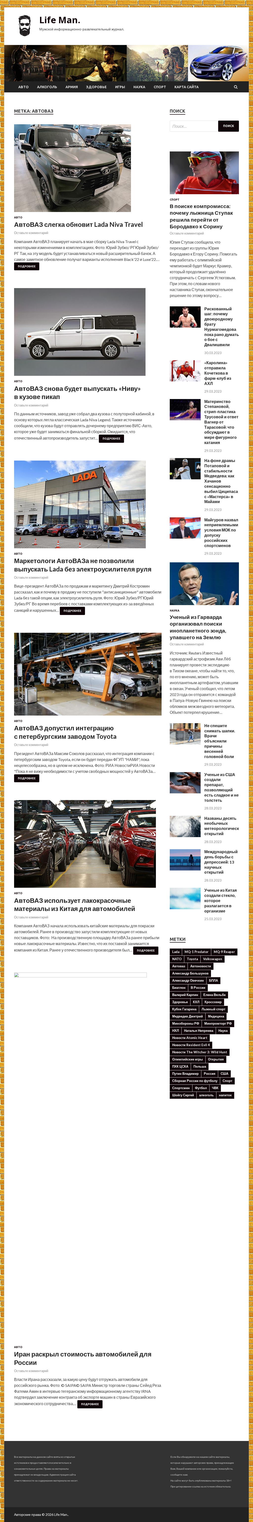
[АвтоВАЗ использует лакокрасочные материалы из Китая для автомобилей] (88, 846)
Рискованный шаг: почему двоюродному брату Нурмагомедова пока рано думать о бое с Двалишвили (221, 326)
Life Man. (59, 20)
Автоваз (178, 966)
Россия (209, 1074)
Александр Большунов (190, 973)
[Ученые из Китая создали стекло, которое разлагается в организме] (185, 907)
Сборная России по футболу (194, 1081)
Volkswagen (212, 959)
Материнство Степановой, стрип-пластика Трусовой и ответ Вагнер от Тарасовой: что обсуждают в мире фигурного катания (221, 422)
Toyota (192, 959)
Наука (139, 87)
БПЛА (213, 980)
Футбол (201, 1088)
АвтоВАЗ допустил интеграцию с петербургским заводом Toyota (65, 732)
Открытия (216, 1059)
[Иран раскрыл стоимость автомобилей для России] (88, 1159)
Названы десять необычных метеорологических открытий (224, 826)
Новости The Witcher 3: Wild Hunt (199, 1052)
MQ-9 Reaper (224, 952)
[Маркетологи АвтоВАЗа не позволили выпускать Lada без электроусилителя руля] (88, 506)
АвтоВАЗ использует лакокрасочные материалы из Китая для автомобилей (74, 904)
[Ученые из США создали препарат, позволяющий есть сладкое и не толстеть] (185, 791)
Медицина (216, 1016)
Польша (199, 1066)
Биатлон (179, 988)
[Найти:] (204, 126)
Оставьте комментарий (31, 233)
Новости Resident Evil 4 (191, 1045)
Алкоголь (47, 87)
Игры (120, 87)
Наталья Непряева (198, 1031)
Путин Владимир (185, 1074)
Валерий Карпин (185, 995)
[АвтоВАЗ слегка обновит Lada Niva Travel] (88, 170)
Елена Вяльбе (214, 995)
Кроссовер (213, 1002)
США (224, 1074)
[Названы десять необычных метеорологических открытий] (185, 835)
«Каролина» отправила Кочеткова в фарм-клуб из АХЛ (217, 372)
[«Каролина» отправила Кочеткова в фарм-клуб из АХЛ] (185, 380)
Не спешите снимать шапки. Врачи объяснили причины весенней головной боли (219, 741)
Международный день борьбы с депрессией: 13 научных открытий (221, 861)
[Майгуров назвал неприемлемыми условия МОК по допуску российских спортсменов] (185, 537)
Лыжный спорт (213, 1009)
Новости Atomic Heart (189, 1038)
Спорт (160, 87)
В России (198, 988)
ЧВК (215, 1088)
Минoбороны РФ (185, 1023)
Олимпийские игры (187, 1059)
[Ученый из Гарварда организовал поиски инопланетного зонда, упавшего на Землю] (204, 606)
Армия (71, 87)
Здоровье (96, 87)
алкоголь (206, 1095)
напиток (225, 1095)
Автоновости (200, 966)
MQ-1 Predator (197, 952)
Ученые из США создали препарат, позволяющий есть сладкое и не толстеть (221, 787)
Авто (23, 87)
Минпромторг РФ (218, 1023)
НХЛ (175, 1031)
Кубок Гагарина (184, 1009)
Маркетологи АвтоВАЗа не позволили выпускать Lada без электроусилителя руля (82, 565)
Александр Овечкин (188, 980)
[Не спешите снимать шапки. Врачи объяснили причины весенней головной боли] (185, 742)
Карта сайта (186, 87)
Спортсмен (181, 1088)
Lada (175, 952)
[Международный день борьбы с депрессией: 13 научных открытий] (185, 869)
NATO (177, 959)
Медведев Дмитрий (187, 1016)
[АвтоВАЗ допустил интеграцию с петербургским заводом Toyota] (88, 676)
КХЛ (196, 1002)
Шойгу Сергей (183, 1095)
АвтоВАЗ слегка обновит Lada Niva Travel (78, 224)
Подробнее (27, 266)
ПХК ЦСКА (180, 1066)
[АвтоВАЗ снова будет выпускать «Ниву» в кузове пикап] (88, 334)
